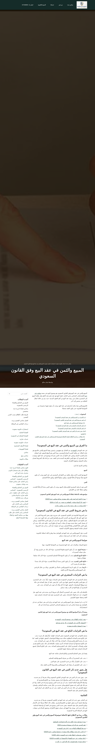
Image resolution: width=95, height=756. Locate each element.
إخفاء (77, 414)
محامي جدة (70, 5)
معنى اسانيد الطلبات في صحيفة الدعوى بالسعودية (70, 619)
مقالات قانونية (24, 459)
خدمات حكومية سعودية (60, 363)
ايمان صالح (45, 382)
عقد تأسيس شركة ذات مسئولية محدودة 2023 (71, 725)
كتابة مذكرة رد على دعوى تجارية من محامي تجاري (70, 505)
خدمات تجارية (24, 439)
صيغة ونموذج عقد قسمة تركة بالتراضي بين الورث (70, 741)
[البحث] (9, 393)
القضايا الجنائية (23, 432)
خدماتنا (52, 5)
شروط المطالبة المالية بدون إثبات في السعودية (71, 728)
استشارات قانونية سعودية (49, 363)
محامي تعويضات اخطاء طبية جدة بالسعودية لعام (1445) (69, 735)
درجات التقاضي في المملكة (19, 424)
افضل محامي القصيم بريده (20, 420)
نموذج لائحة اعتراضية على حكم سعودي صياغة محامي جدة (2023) (65, 499)
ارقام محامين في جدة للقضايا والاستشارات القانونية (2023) (68, 738)
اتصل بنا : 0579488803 (27, 5)
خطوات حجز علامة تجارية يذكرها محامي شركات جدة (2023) (18, 495)
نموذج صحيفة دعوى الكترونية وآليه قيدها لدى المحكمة (69, 722)
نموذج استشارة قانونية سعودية (76, 626)
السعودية (74, 450)
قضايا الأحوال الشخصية (21, 446)
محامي (26, 452)
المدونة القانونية (42, 5)
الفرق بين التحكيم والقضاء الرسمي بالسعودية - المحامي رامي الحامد (19, 479)
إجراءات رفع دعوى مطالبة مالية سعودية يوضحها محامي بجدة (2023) (65, 731)
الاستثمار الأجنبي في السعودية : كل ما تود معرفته (71, 623)
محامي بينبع (24, 456)
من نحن (61, 5)
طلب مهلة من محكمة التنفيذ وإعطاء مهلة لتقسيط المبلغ (18, 515)
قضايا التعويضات (23, 449)
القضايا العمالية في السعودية (19, 436)
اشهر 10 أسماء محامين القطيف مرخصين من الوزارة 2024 (68, 502)
